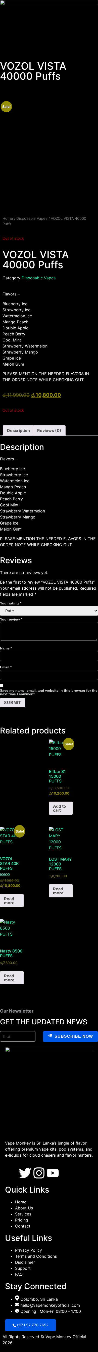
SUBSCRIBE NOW (74, 1036)
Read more (9, 900)
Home (8, 55)
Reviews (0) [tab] (49, 430)
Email (6, 667)
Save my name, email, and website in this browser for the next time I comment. (48, 692)
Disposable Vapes (31, 218)
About (26, 55)
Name (6, 648)
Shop (42, 55)
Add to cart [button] (59, 808)
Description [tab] (18, 430)
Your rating (10, 603)
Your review (11, 619)
